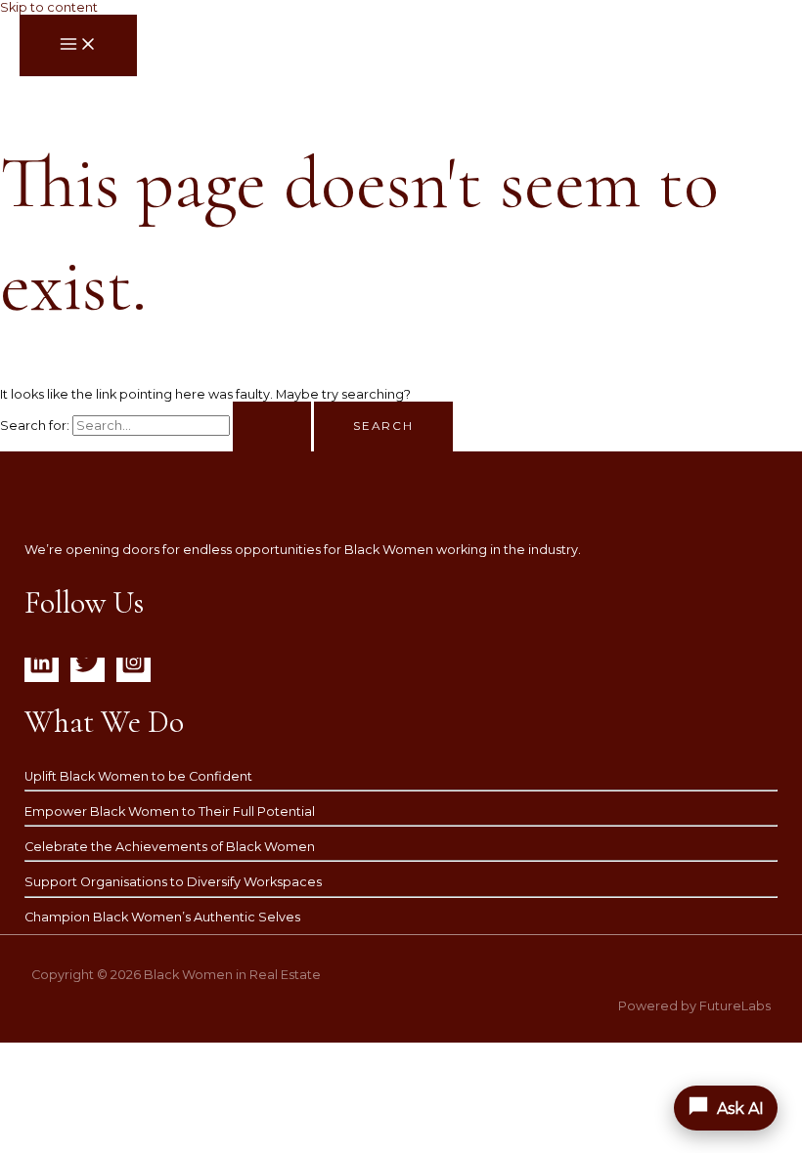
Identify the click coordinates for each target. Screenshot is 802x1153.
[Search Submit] (272, 427)
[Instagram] (133, 670)
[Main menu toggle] (78, 45)
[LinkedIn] (41, 670)
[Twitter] (87, 670)
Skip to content (49, 7)
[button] (726, 1108)
